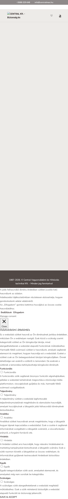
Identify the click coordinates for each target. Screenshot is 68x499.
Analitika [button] (4, 413)
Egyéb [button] (3, 463)
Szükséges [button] (5, 478)
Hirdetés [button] (4, 436)
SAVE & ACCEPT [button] (8, 497)
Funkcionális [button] (6, 368)
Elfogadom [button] (18, 312)
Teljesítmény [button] (6, 391)
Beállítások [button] (6, 312)
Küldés (53, 259)
